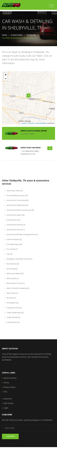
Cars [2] (9, 254)
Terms (6, 382)
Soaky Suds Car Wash (31, 147)
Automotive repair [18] (15, 215)
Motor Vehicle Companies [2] (17, 288)
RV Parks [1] (11, 298)
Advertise (8, 398)
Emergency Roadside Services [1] (19, 259)
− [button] (5, 78)
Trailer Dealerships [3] (14, 312)
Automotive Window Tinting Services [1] (22, 234)
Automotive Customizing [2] (17, 200)
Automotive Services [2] (15, 224)
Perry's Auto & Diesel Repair (34, 131)
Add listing (8, 403)
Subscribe (10, 436)
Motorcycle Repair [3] (14, 273)
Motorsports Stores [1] (15, 283)
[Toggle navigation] (51, 6)
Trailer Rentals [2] (13, 317)
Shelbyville (31, 35)
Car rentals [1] (11, 249)
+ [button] (5, 74)
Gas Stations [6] (12, 264)
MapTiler (31, 123)
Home (4, 35)
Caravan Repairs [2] (14, 239)
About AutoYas (10, 378)
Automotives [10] (13, 220)
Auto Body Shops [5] (14, 190)
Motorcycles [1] (12, 278)
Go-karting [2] (11, 268)
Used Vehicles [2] (13, 322)
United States (17, 35)
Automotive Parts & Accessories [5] (20, 210)
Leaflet (24, 123)
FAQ (5, 391)
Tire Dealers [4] (12, 303)
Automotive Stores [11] (15, 229)
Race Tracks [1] (12, 293)
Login (6, 408)
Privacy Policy (9, 387)
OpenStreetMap (41, 123)
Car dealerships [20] (14, 244)
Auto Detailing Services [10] (17, 195)
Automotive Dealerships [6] (17, 205)
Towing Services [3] (13, 307)
